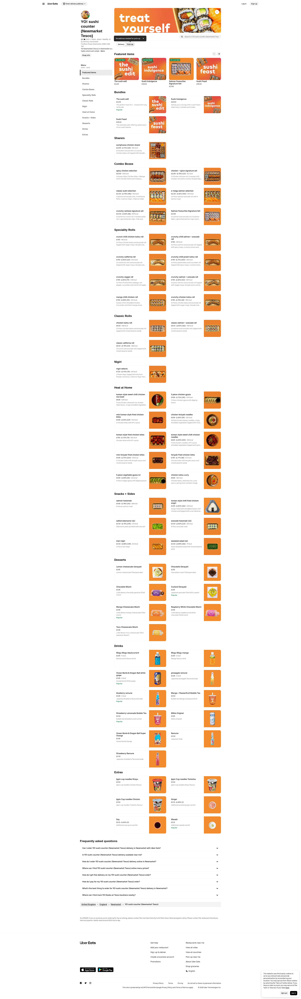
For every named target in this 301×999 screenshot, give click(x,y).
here (287, 988)
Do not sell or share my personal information (204, 983)
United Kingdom (88, 904)
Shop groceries (192, 966)
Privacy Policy (158, 983)
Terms (170, 983)
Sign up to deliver (158, 952)
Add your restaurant (159, 947)
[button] (150, 848)
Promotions (155, 962)
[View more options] (217, 12)
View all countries (193, 952)
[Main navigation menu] (43, 4)
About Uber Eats (193, 962)
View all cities (192, 947)
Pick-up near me (193, 957)
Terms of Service (182, 987)
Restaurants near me (195, 943)
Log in (244, 4)
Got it (293, 993)
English (192, 971)
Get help (154, 943)
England (103, 904)
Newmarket (116, 904)
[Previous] (214, 54)
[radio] (121, 44)
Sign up (254, 4)
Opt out (284, 993)
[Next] (219, 54)
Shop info (86, 55)
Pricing (180, 983)
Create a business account (162, 957)
